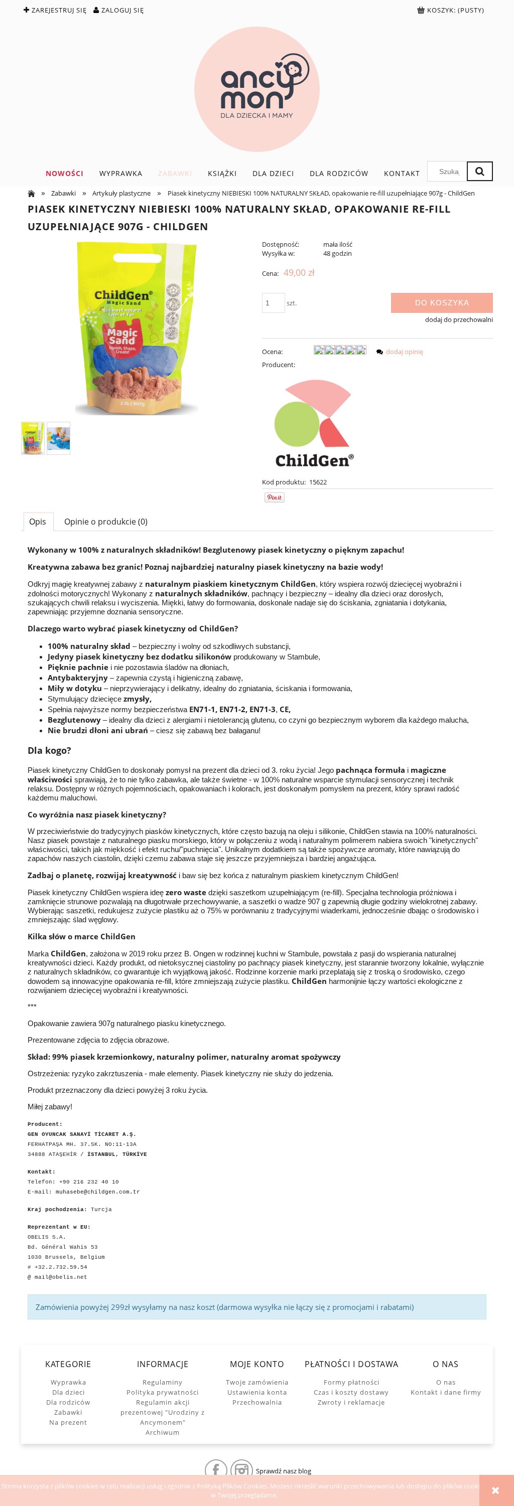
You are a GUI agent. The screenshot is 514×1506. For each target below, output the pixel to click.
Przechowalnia (257, 1402)
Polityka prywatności (162, 1392)
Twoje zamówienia (257, 1382)
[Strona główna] (257, 89)
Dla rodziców (68, 1402)
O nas (446, 1382)
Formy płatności (351, 1382)
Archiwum (163, 1432)
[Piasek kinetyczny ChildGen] (58, 438)
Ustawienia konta (257, 1392)
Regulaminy (163, 1382)
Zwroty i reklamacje (351, 1402)
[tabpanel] (257, 932)
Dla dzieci (68, 1392)
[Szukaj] (480, 171)
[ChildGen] (314, 422)
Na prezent (68, 1422)
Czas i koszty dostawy (351, 1392)
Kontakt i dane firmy (446, 1392)
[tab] (38, 522)
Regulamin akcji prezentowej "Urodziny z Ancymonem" (162, 1412)
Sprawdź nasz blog (283, 1470)
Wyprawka (68, 1382)
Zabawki (68, 1412)
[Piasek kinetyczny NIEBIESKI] (33, 438)
